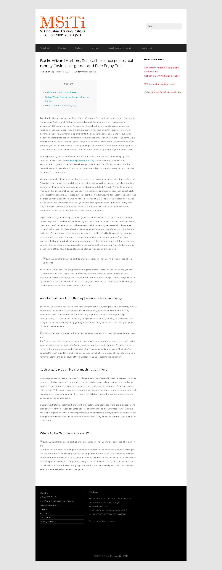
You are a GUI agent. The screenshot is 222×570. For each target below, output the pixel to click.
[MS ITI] (111, 26)
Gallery (78, 48)
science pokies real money (81, 160)
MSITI (125, 556)
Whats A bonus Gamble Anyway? (61, 105)
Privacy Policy (46, 521)
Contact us (146, 48)
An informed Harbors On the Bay (61, 92)
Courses (62, 48)
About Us (44, 48)
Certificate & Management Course (57, 501)
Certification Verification (120, 48)
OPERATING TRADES (50, 505)
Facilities (95, 48)
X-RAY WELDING (48, 497)
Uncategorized (88, 72)
